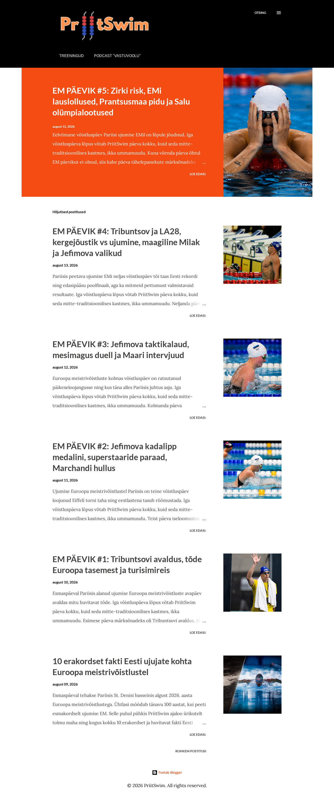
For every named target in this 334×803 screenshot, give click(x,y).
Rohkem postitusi (190, 751)
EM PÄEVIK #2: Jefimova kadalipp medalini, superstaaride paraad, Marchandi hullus (114, 457)
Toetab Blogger (169, 772)
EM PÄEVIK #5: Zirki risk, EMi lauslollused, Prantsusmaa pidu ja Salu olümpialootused (121, 101)
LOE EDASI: (198, 174)
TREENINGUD (71, 56)
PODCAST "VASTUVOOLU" (117, 56)
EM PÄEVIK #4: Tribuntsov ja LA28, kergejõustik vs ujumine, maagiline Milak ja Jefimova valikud (126, 242)
